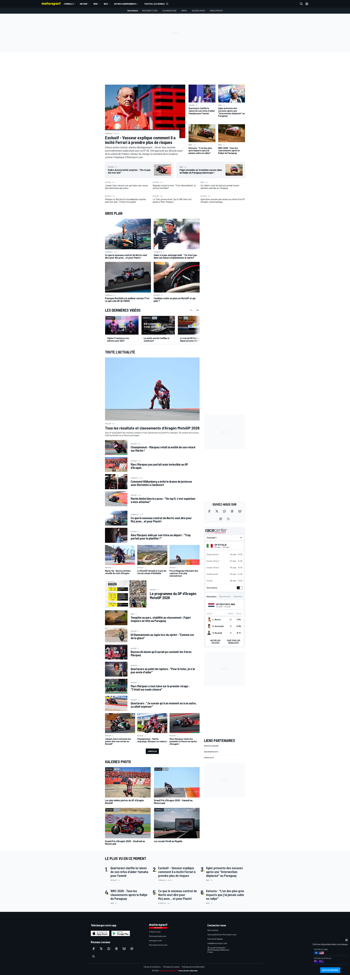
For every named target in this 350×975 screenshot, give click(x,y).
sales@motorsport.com (217, 943)
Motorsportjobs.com (157, 936)
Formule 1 (69, 3)
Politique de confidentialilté (193, 967)
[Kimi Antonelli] (209, 626)
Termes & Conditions (152, 967)
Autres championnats (125, 3)
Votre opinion (212, 930)
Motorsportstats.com (158, 945)
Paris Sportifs (216, 10)
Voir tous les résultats (233, 641)
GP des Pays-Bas (225, 604)
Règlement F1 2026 (150, 10)
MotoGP (84, 3)
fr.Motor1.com (155, 932)
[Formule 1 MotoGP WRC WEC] (224, 537)
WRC (96, 3)
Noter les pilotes (215, 641)
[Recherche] (301, 4)
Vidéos (184, 10)
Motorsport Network (168, 970)
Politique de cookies (171, 967)
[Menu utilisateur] (307, 4)
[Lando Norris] (209, 619)
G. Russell (217, 633)
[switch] (239, 587)
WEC (106, 3)
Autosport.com (155, 940)
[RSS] (228, 519)
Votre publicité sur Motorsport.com (221, 934)
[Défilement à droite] (197, 310)
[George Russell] (209, 633)
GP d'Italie (221, 544)
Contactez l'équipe (215, 939)
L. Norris (216, 619)
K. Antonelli (218, 626)
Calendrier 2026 (169, 10)
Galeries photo (198, 10)
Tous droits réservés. (188, 970)
